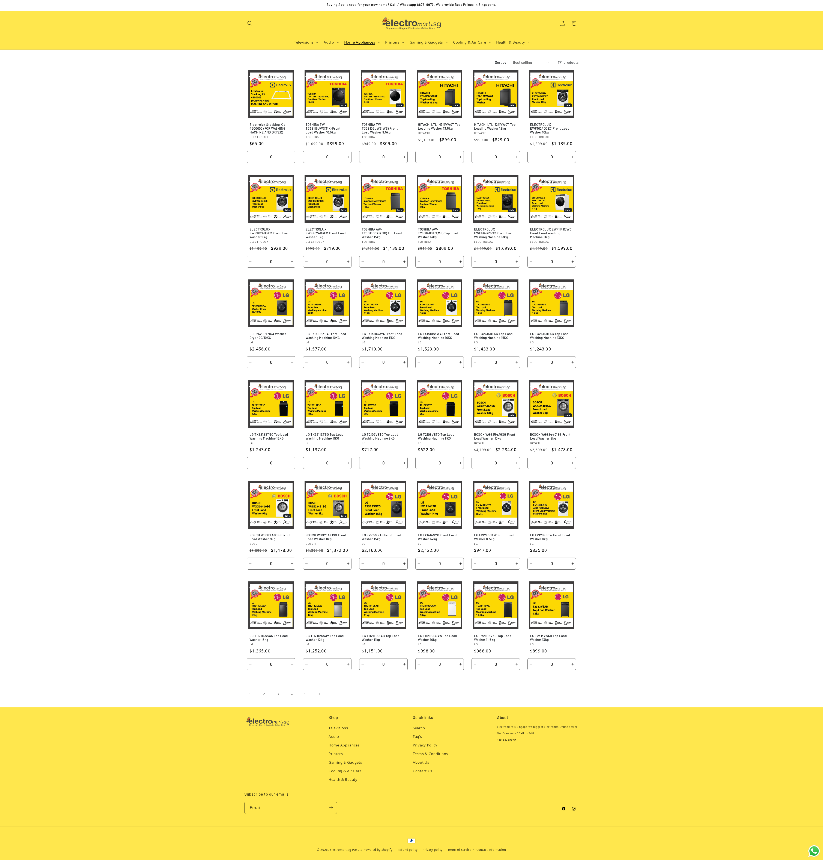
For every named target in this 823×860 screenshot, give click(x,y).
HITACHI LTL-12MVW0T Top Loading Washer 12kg (495, 126)
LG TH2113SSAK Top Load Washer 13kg (268, 638)
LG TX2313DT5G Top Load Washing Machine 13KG (549, 336)
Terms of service (459, 850)
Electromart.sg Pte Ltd (346, 850)
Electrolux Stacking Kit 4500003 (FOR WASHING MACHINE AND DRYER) (267, 128)
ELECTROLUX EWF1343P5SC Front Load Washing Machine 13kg (494, 233)
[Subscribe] (331, 808)
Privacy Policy (425, 745)
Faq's (417, 736)
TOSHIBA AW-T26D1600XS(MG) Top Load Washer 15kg (382, 233)
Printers (336, 753)
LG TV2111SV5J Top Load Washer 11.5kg (492, 638)
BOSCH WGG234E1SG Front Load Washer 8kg (326, 537)
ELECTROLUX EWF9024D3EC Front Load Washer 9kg (269, 233)
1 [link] (250, 694)
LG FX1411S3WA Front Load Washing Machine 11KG (382, 336)
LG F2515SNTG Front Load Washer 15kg (381, 537)
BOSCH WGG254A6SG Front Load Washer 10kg (494, 436)
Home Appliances (344, 745)
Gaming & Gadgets (345, 762)
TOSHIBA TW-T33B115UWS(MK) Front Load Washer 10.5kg (323, 128)
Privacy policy (433, 850)
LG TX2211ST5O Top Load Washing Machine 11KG (325, 436)
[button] (250, 23)
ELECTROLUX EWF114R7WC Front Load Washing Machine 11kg (551, 233)
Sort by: (501, 62)
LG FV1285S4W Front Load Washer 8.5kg (494, 537)
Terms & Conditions (430, 753)
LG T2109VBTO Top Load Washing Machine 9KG (380, 436)
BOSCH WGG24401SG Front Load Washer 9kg (550, 436)
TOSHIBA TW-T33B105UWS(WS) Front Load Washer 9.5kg (380, 128)
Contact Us (422, 771)
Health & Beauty (343, 779)
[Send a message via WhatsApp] (814, 851)
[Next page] (319, 694)
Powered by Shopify (377, 850)
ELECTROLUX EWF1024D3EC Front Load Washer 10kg (549, 128)
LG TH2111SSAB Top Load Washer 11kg (380, 638)
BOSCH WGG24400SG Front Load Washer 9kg (270, 537)
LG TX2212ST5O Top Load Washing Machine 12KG (268, 436)
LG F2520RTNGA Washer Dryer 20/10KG (267, 336)
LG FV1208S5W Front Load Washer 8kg (550, 537)
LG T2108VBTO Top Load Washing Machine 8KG (436, 436)
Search (419, 728)
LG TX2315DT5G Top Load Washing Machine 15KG (493, 336)
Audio (334, 736)
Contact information (491, 850)
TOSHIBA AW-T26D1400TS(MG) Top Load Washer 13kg (438, 233)
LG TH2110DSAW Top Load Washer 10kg (437, 638)
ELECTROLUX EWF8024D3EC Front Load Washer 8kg (326, 233)
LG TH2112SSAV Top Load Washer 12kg (325, 638)
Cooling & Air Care (345, 771)
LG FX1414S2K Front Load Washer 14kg (437, 537)
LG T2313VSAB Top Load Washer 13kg (548, 638)
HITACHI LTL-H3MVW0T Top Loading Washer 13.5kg (439, 126)
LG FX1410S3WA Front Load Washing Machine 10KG (438, 336)
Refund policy (408, 850)
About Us (421, 762)
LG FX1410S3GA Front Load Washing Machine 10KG (326, 336)
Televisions (338, 728)
